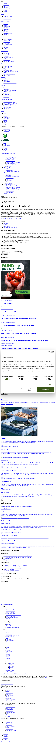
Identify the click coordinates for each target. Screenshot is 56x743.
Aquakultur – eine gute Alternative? (12, 570)
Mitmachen (6, 5)
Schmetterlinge (7, 54)
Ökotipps (6, 80)
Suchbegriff (3, 126)
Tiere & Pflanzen (7, 19)
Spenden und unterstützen (9, 9)
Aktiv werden (7, 226)
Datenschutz (6, 97)
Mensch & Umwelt (8, 16)
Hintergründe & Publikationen (10, 227)
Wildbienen (6, 56)
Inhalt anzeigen (4, 581)
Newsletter (6, 118)
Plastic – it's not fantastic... (10, 569)
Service (5, 11)
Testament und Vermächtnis (10, 106)
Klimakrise (6, 28)
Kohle (5, 30)
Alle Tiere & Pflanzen (9, 61)
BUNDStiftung (7, 107)
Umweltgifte (6, 34)
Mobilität (6, 31)
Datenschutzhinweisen (38, 371)
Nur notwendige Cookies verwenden (27, 389)
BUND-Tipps (7, 6)
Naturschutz (6, 47)
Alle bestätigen (45, 389)
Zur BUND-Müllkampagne (7, 604)
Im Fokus (6, 224)
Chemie (5, 25)
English (5, 10)
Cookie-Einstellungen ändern (7, 674)
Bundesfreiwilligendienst (9, 74)
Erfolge (5, 88)
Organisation (6, 89)
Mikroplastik (6, 559)
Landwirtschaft (7, 42)
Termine (5, 116)
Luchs (5, 58)
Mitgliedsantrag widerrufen (20, 674)
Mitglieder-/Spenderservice (10, 90)
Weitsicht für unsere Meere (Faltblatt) (12, 568)
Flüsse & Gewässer (8, 39)
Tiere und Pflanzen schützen (10, 83)
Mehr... (46, 677)
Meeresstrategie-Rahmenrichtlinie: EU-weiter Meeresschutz (17, 557)
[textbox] (13, 126)
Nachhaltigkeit (7, 29)
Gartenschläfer (7, 60)
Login (5, 122)
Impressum (6, 114)
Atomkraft (6, 24)
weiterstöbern (10, 684)
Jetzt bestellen (4, 684)
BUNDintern (7, 75)
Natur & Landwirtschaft (9, 17)
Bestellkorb (6, 131)
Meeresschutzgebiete (8, 558)
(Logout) (6, 124)
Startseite (6, 200)
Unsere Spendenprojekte (9, 102)
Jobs (5, 93)
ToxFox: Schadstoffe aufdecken (11, 71)
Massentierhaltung (8, 44)
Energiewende (7, 26)
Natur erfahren (7, 81)
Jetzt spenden (7, 129)
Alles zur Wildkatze (8, 57)
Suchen (22, 126)
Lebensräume (7, 43)
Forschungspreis (7, 95)
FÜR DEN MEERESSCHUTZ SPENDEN (11, 218)
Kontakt (5, 121)
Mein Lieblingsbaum (8, 66)
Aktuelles (6, 223)
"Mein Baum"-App (8, 67)
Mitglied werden (7, 68)
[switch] (21, 379)
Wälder (5, 48)
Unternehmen (7, 108)
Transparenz (6, 94)
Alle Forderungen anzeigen (6, 245)
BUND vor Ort (7, 91)
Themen (5, 3)
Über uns (6, 7)
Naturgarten (6, 53)
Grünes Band (7, 40)
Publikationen (7, 117)
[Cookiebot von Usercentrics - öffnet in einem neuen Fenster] (48, 352)
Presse (5, 113)
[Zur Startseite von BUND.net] (5, 140)
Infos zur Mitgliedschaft (9, 104)
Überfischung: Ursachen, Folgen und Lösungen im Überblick (18, 556)
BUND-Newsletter (8, 70)
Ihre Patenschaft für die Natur (10, 103)
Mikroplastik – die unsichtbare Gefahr (12, 566)
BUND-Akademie (8, 72)
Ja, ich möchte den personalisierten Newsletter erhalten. (15, 252)
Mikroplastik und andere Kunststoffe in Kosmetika (15, 565)
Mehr (50, 384)
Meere (5, 46)
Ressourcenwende (8, 33)
